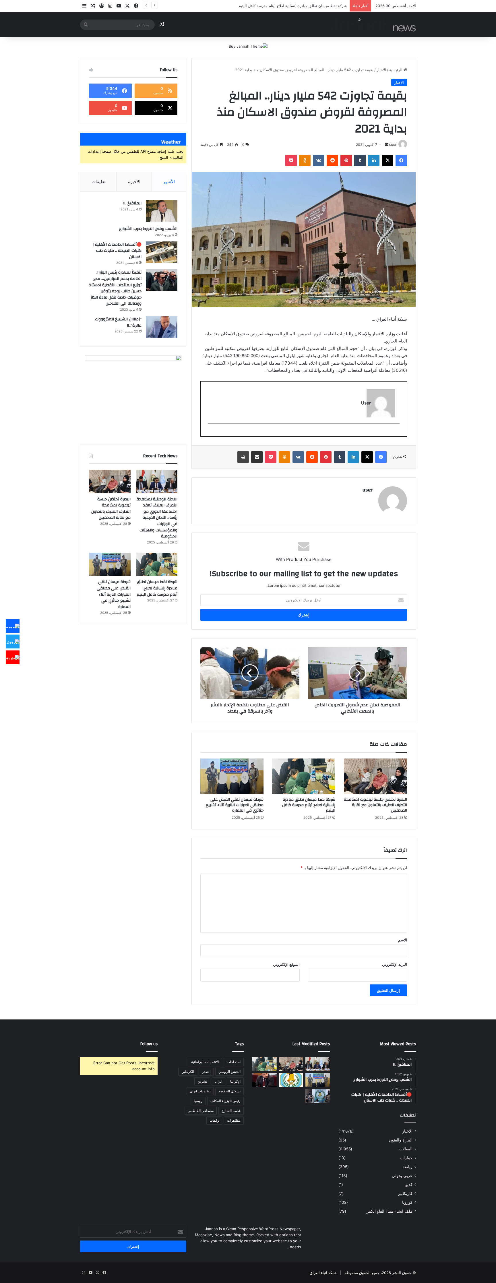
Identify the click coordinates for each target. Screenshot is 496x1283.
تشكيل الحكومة (229, 1091)
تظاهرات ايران (200, 1091)
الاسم (402, 940)
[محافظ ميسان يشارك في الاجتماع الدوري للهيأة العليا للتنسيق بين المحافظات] (264, 1080)
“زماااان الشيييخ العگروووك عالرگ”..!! (118, 322)
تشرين (202, 1081)
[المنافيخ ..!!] (161, 211)
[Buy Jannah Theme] (248, 46)
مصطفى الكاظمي (201, 1110)
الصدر (206, 1071)
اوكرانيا (235, 1081)
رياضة (407, 1166)
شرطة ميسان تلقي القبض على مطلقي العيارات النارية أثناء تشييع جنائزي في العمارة (235, 805)
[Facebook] (13, 626)
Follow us (149, 1044)
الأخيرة (134, 181)
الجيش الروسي (229, 1071)
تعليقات (98, 181)
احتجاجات (234, 1062)
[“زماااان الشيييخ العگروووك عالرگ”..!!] (161, 327)
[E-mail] (397, 432)
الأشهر (169, 181)
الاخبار (381, 69)
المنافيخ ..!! (132, 203)
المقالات (405, 1149)
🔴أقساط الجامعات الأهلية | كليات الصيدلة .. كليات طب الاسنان (117, 251)
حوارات (406, 1158)
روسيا (198, 1101)
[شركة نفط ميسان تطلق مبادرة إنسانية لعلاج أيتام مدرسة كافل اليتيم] (303, 776)
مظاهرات (234, 1120)
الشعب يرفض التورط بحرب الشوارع (148, 229)
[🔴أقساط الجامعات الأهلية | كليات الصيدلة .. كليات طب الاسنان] (161, 252)
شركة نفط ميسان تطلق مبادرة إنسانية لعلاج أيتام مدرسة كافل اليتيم (308, 805)
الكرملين (187, 1071)
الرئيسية (396, 69)
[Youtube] (13, 657)
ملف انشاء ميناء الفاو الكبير (389, 1211)
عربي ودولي (402, 1175)
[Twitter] (13, 642)
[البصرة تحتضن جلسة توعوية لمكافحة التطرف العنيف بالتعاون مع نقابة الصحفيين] (375, 776)
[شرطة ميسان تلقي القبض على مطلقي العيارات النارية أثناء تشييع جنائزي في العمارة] (232, 776)
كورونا (407, 1202)
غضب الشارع (231, 1110)
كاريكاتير (405, 1193)
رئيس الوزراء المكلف (225, 1101)
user (393, 144)
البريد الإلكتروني (394, 964)
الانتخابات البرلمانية (205, 1062)
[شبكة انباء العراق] (373, 25)
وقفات (214, 1120)
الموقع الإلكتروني (286, 964)
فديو (408, 1184)
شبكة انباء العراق (323, 1272)
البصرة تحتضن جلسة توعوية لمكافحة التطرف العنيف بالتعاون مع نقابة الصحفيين (375, 805)
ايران (218, 1081)
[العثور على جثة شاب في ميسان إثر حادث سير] (291, 1080)
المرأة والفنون (400, 1140)
